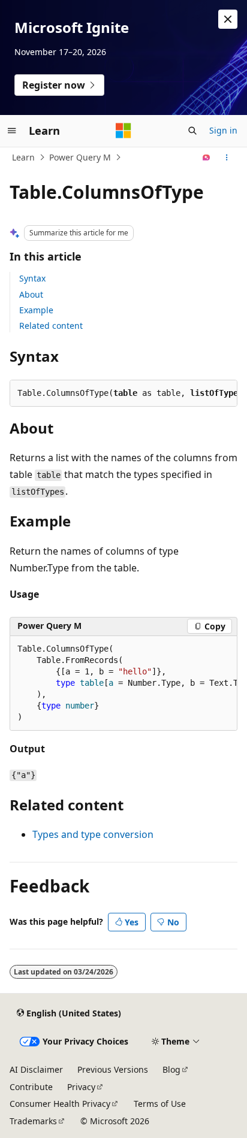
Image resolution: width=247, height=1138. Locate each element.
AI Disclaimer (36, 1069)
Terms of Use (160, 1103)
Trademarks (33, 1121)
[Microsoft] (123, 130)
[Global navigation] (12, 130)
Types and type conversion (92, 834)
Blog (171, 1069)
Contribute (31, 1086)
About (31, 294)
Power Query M (80, 157)
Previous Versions (112, 1069)
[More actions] (226, 157)
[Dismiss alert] (227, 19)
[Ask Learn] (206, 157)
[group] (123, 683)
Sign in (223, 130)
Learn (23, 157)
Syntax (32, 278)
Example (36, 310)
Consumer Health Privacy (60, 1103)
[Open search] (192, 130)
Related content (51, 325)
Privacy (81, 1086)
